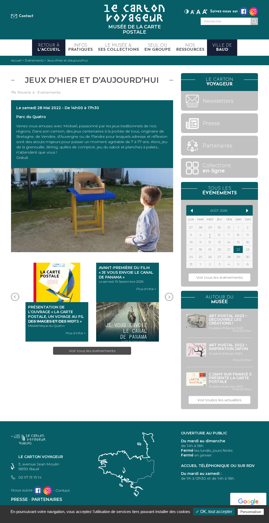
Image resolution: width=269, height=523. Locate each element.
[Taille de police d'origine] (198, 11)
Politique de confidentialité (137, 518)
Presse (19, 499)
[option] (57, 302)
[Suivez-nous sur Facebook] (243, 11)
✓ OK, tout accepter (214, 511)
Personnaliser (250, 512)
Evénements (49, 92)
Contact (26, 16)
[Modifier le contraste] (186, 11)
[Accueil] (134, 13)
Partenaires (47, 499)
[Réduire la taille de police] (192, 11)
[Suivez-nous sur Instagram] (253, 11)
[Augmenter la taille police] (205, 11)
